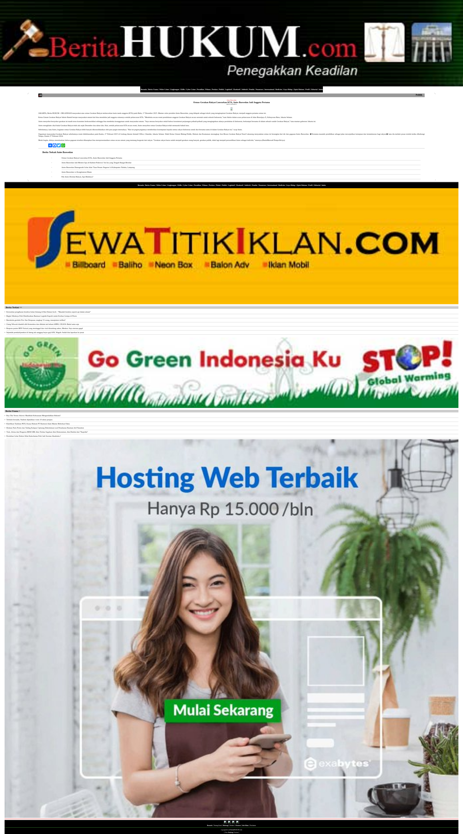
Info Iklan (245, 825)
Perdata (215, 89)
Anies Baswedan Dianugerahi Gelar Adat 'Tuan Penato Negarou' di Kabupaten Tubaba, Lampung (98, 167)
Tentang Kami (218, 825)
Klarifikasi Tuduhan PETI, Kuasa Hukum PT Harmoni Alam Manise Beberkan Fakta (38, 424)
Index (321, 89)
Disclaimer (253, 825)
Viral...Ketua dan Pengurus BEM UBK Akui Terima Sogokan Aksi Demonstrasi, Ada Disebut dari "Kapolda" (47, 432)
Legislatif (228, 89)
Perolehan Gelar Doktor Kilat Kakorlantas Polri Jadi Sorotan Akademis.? (33, 436)
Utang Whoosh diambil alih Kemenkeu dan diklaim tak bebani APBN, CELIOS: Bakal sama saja (42, 324)
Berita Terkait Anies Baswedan (57, 152)
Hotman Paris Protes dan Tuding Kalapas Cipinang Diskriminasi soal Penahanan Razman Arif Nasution (45, 428)
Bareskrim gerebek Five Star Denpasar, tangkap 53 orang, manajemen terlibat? (36, 320)
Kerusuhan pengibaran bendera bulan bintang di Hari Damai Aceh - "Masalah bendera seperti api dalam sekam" (48, 312)
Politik (221, 89)
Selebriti (245, 89)
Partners (238, 825)
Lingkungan (174, 89)
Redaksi (232, 825)
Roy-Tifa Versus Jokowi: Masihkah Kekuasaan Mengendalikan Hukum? (33, 416)
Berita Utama (153, 89)
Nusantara (259, 89)
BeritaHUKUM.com (236, 830)
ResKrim (279, 89)
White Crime (164, 89)
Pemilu (251, 89)
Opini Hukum (299, 89)
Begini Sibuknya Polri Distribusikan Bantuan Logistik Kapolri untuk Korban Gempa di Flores (41, 316)
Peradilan (200, 89)
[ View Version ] (231, 832)
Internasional (269, 89)
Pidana (208, 89)
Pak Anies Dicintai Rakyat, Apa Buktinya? (77, 177)
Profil (307, 89)
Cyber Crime (191, 89)
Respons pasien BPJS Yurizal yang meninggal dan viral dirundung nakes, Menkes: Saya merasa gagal (44, 328)
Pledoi (218, 185)
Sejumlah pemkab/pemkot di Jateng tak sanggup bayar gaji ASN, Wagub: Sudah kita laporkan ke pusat (45, 332)
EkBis (182, 89)
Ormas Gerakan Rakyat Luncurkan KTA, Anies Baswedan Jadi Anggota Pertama (91, 158)
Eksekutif (236, 89)
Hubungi (225, 825)
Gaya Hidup (287, 89)
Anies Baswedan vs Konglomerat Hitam (76, 172)
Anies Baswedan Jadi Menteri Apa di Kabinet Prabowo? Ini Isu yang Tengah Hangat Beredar (96, 163)
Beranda (144, 89)
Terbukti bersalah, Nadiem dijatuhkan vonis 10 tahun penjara (29, 420)
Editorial (314, 89)
